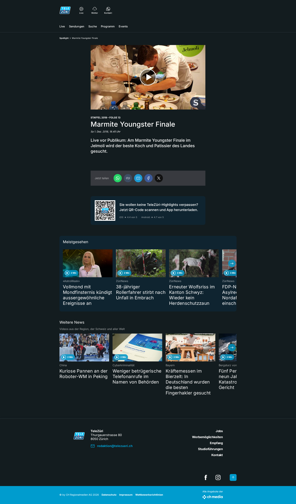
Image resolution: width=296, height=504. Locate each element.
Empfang (216, 443)
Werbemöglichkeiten (207, 437)
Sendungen (76, 26)
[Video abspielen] (148, 77)
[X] (159, 178)
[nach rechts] (232, 263)
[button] (128, 178)
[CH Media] (212, 496)
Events (123, 26)
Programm (108, 26)
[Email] (138, 178)
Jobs (219, 431)
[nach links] (64, 263)
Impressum (126, 494)
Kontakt (217, 455)
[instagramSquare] (218, 477)
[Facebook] (148, 178)
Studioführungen (210, 449)
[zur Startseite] (65, 10)
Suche (92, 26)
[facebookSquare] (205, 477)
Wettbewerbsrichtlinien (149, 494)
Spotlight (64, 38)
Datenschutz (109, 494)
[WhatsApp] (118, 178)
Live (62, 26)
